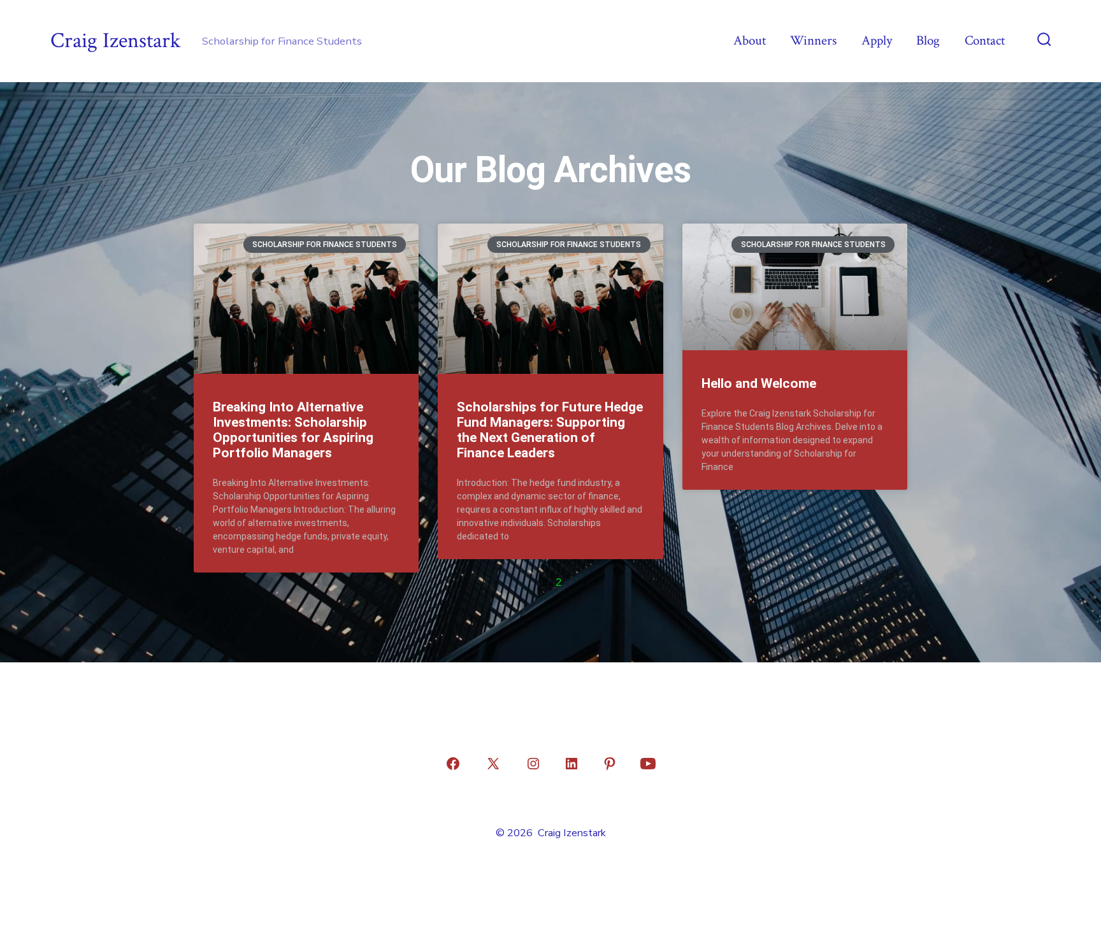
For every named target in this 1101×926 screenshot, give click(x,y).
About (749, 40)
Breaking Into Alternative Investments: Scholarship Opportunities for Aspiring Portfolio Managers (293, 429)
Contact (985, 40)
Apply (876, 40)
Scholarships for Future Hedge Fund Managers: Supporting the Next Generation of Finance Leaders (550, 429)
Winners (813, 40)
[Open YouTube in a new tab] (648, 763)
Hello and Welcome (759, 383)
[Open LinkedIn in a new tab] (571, 763)
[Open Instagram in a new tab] (533, 763)
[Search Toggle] (1044, 41)
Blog (928, 40)
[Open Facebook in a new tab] (453, 763)
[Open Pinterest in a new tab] (610, 763)
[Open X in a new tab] (493, 763)
